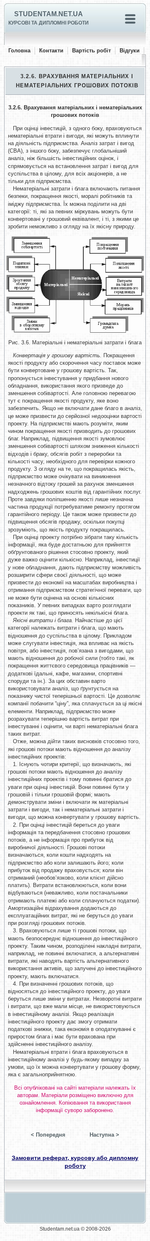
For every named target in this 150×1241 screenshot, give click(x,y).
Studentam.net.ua (48, 13)
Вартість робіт (91, 50)
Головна (19, 50)
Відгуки (130, 50)
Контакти (51, 50)
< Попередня (48, 1135)
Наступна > (104, 1135)
